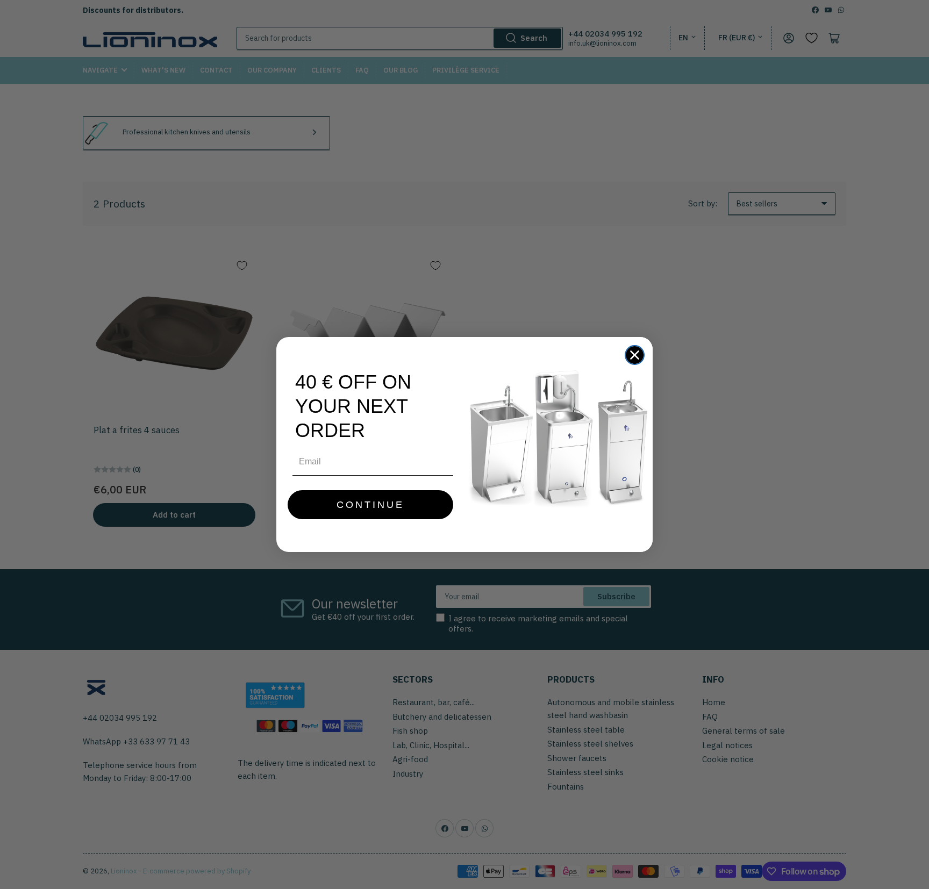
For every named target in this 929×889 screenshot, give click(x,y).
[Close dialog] (634, 355)
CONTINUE (370, 504)
